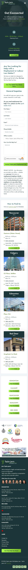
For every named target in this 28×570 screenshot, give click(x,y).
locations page (12, 207)
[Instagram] (22, 567)
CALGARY (14, 388)
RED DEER (14, 410)
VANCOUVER (14, 395)
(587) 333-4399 (9, 361)
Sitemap (9, 563)
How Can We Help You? (10, 142)
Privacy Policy (5, 542)
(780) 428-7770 (9, 321)
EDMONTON (14, 381)
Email (5, 122)
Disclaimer (4, 546)
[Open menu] (25, 3)
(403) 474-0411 (9, 281)
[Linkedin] (19, 567)
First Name (7, 109)
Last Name (7, 116)
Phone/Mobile (7, 129)
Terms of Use (5, 544)
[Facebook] (16, 567)
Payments (4, 540)
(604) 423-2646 (9, 241)
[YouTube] (14, 567)
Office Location (8, 136)
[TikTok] (25, 567)
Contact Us (4, 538)
